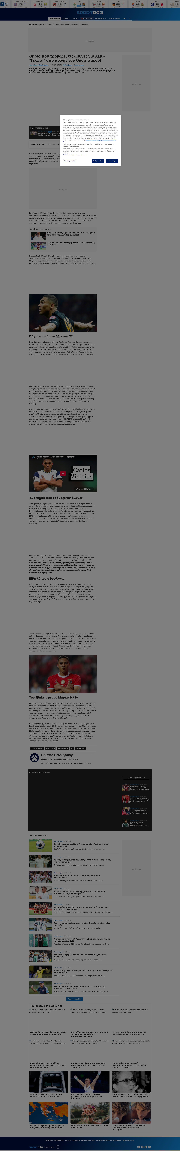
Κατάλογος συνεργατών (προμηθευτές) (74, 154)
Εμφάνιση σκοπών (69, 161)
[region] (90, 140)
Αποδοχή (112, 161)
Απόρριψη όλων (97, 161)
